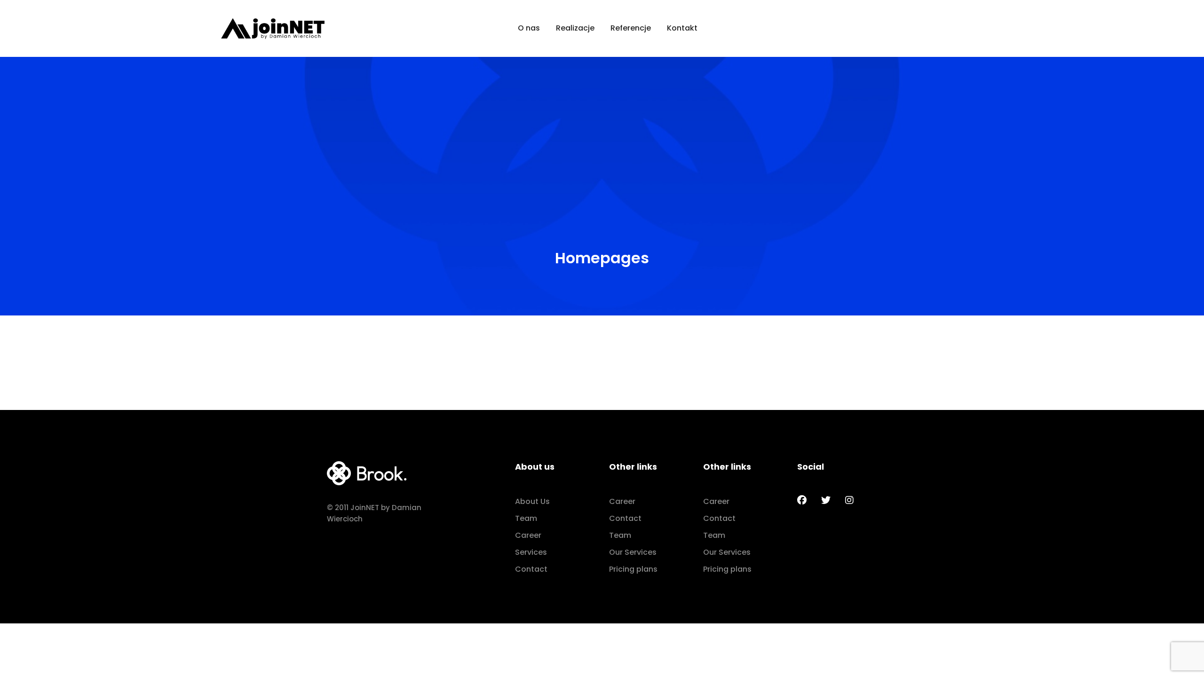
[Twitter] (826, 500)
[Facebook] (802, 500)
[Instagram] (849, 500)
